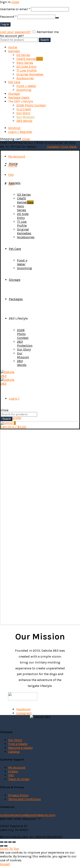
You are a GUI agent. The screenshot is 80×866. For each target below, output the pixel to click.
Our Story (23, 113)
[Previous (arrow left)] (1, 845)
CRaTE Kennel (29, 59)
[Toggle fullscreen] (9, 842)
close (15, 2)
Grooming (23, 90)
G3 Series (23, 55)
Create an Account (38, 36)
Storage (14, 94)
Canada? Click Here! (61, 147)
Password (8, 17)
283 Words (24, 121)
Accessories (25, 78)
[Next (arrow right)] (5, 845)
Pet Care (14, 82)
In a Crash (23, 109)
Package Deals (19, 97)
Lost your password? (15, 32)
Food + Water (26, 86)
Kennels (14, 51)
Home (12, 47)
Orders (13, 771)
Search (44, 39)
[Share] (5, 842)
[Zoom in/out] (14, 842)
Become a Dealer (20, 748)
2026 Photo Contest (31, 105)
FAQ (11, 175)
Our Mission (25, 117)
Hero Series (24, 63)
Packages (16, 299)
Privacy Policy (18, 795)
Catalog (14, 752)
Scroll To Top (9, 849)
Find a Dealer (18, 744)
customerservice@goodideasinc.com (27, 815)
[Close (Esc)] (1, 842)
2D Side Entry (26, 66)
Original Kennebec (29, 74)
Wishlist (14, 128)
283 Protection (24, 343)
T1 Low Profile (26, 70)
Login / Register (20, 132)
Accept (5, 864)
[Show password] (57, 17)
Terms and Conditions (24, 799)
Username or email (15, 9)
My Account (16, 767)
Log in (5, 24)
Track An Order (19, 779)
